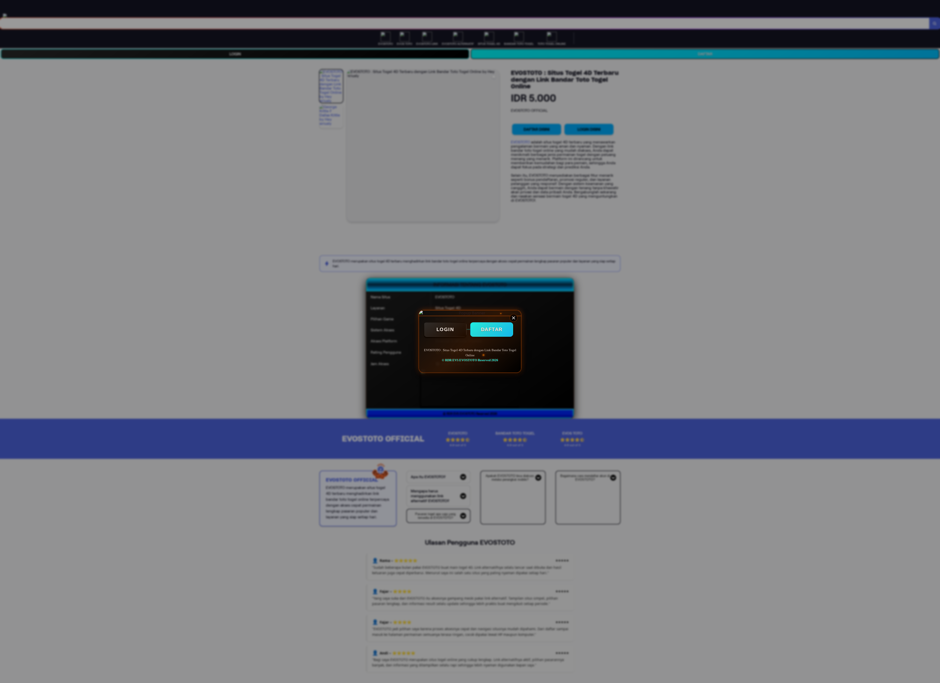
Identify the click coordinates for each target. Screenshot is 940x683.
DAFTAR (492, 329)
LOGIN (445, 329)
